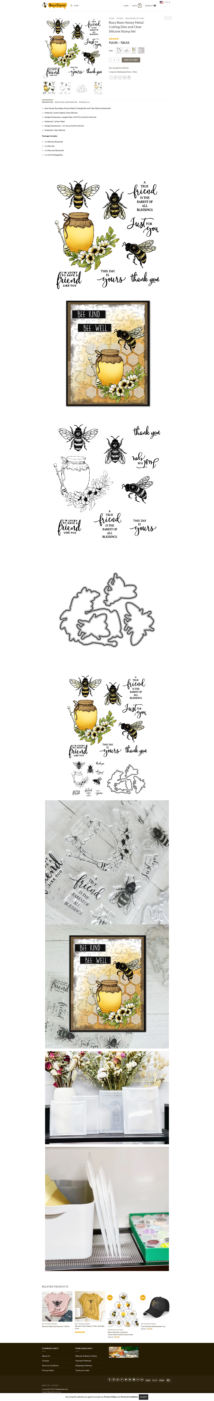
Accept (143, 1397)
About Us (46, 1356)
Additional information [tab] (66, 102)
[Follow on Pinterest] (134, 1380)
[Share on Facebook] (111, 77)
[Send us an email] (130, 1380)
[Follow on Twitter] (126, 1380)
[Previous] (46, 47)
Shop (76, 6)
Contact (45, 1360)
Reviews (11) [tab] (84, 102)
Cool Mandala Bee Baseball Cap (153, 1326)
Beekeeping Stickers (134, 18)
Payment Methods (83, 1360)
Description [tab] (47, 102)
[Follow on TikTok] (118, 1380)
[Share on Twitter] (116, 77)
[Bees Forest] (54, 5)
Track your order (82, 1370)
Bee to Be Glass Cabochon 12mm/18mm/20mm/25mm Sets (120, 1333)
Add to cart (131, 60)
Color (111, 51)
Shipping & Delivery (83, 1365)
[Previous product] (170, 18)
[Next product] (166, 18)
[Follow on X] (122, 1380)
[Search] (71, 5)
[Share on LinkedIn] (129, 77)
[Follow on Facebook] (110, 1380)
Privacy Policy (48, 1370)
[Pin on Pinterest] (124, 77)
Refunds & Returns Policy (86, 1356)
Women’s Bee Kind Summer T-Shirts (55, 1326)
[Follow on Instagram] (114, 1380)
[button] (125, 5)
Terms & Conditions (50, 1365)
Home (111, 18)
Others (120, 18)
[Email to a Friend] (120, 77)
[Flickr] (138, 1380)
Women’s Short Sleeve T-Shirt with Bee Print (89, 1327)
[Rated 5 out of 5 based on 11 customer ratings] (129, 39)
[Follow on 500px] (142, 1380)
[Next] (101, 47)
